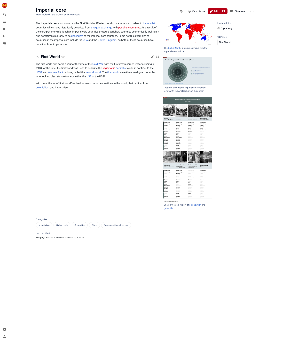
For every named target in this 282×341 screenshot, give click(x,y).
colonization (195, 205)
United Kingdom (107, 40)
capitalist (121, 68)
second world (93, 72)
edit (152, 56)
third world (113, 72)
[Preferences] (4, 329)
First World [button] (50, 56)
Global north (62, 225)
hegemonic (108, 68)
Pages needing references (116, 225)
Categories (41, 219)
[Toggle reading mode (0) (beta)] (4, 43)
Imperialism (44, 225)
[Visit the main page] (4, 5)
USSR (39, 72)
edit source (157, 56)
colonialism (42, 87)
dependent (77, 35)
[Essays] (4, 36)
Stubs (94, 225)
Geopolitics (79, 225)
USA (85, 40)
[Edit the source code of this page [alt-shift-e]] (223, 11)
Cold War (97, 64)
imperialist (149, 23)
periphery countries (129, 27)
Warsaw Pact (55, 72)
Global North (174, 48)
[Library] (4, 29)
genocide (168, 208)
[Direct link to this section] (63, 56)
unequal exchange (101, 27)
